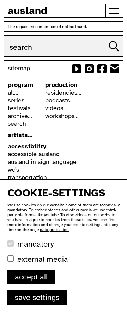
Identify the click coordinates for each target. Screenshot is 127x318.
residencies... (63, 92)
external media (42, 259)
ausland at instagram (89, 68)
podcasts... (59, 100)
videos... (56, 108)
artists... (20, 135)
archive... (20, 116)
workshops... (62, 116)
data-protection (54, 229)
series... (18, 100)
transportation (27, 177)
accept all (31, 277)
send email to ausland (114, 68)
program (20, 85)
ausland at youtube (76, 68)
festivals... (21, 108)
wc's (13, 169)
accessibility (27, 146)
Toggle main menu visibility (114, 11)
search (17, 124)
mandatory (35, 244)
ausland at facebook (102, 68)
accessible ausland (34, 154)
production (61, 85)
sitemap (19, 68)
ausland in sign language (42, 162)
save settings (37, 297)
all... (13, 92)
